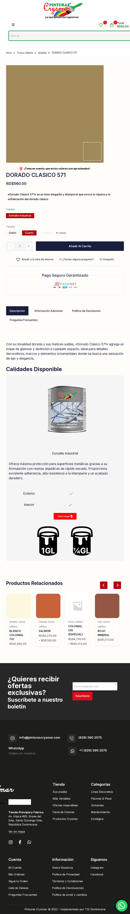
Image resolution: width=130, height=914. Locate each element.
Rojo (100, 621)
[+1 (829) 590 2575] (72, 751)
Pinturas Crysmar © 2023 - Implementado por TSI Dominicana (65, 909)
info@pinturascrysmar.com (39, 737)
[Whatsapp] (29, 842)
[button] (106, 259)
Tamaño (10, 226)
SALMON (45, 631)
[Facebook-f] (20, 842)
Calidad (10, 209)
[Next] (117, 585)
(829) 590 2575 (90, 737)
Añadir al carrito (80, 246)
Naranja (43, 621)
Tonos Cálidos (25, 52)
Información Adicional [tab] (48, 311)
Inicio (9, 52)
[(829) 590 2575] (72, 738)
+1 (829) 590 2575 (93, 750)
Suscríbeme (82, 695)
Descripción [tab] (17, 311)
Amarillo (42, 52)
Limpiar (62, 233)
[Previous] (103, 585)
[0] (101, 24)
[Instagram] (10, 842)
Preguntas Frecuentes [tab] (24, 320)
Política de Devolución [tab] (86, 311)
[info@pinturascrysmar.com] (12, 738)
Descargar (64, 516)
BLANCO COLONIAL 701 (16, 635)
